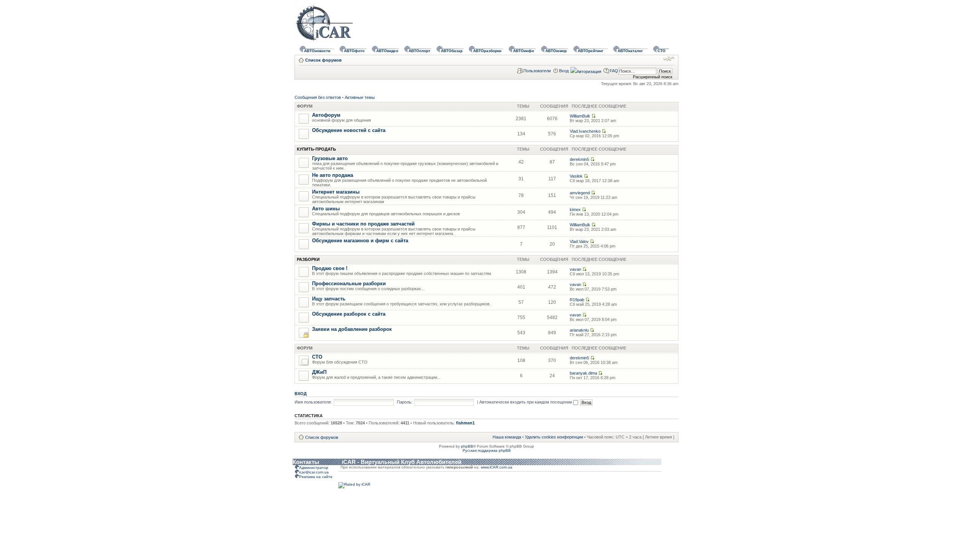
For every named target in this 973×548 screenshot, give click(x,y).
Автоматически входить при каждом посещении (526, 402)
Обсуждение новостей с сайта (348, 130)
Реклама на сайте (316, 477)
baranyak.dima (583, 373)
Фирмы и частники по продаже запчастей (363, 224)
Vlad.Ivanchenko (585, 131)
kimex (575, 209)
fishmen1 (465, 423)
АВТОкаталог (630, 51)
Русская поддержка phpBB (487, 450)
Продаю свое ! (329, 268)
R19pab (577, 299)
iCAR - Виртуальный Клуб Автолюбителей (401, 462)
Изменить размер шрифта (668, 58)
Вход (564, 70)
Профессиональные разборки (349, 283)
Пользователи (537, 70)
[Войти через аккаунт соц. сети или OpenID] (585, 70)
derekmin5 (579, 159)
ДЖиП (319, 372)
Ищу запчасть (328, 299)
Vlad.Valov (579, 241)
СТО (662, 51)
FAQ (614, 70)
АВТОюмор (556, 51)
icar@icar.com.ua (314, 472)
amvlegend (580, 193)
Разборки (308, 259)
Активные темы (360, 97)
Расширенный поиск (652, 77)
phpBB (467, 446)
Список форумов (323, 60)
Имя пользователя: (313, 402)
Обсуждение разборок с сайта (348, 314)
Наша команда (507, 437)
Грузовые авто (330, 158)
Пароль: (404, 402)
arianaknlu (579, 330)
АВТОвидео (387, 51)
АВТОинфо (523, 51)
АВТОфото (354, 51)
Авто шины (326, 208)
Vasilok (576, 176)
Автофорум (326, 115)
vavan (575, 269)
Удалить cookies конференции (554, 437)
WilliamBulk (580, 116)
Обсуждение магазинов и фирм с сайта (360, 240)
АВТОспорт (419, 51)
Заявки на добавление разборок (352, 329)
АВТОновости (317, 51)
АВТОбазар (452, 51)
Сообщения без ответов (318, 97)
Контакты (306, 462)
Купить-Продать (316, 149)
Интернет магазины (336, 192)
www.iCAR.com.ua (496, 467)
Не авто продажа (332, 175)
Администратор (313, 467)
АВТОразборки (487, 51)
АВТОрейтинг (590, 51)
